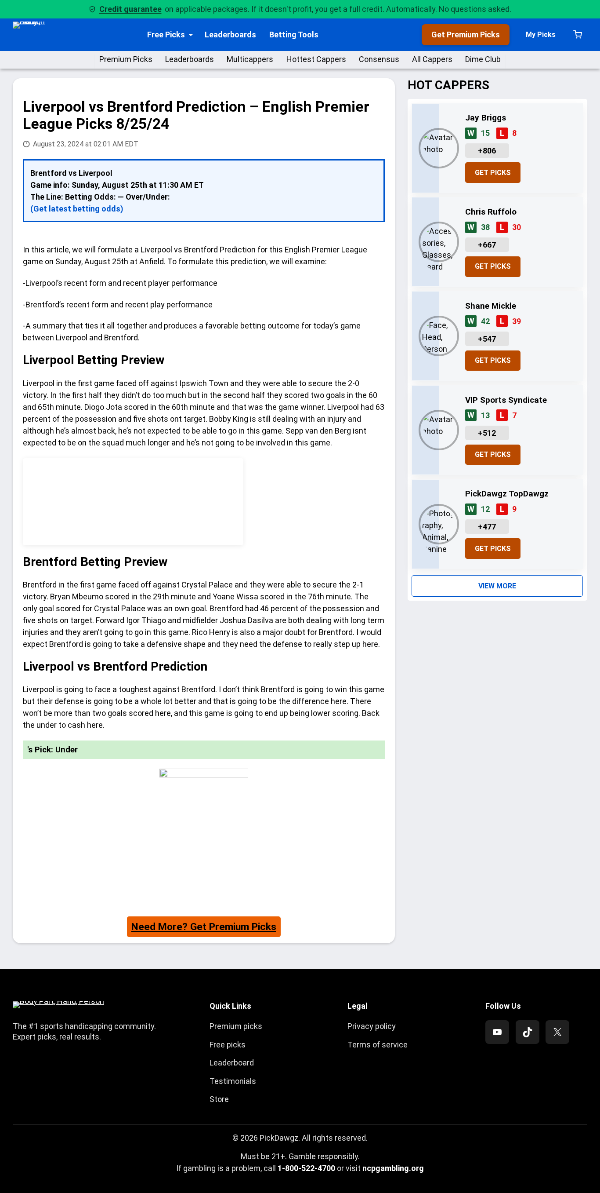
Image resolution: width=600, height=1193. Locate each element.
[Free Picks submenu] (190, 34)
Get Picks (493, 172)
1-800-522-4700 (306, 1168)
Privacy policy (371, 1026)
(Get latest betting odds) (76, 208)
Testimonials (233, 1081)
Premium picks (236, 1026)
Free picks (228, 1044)
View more (497, 586)
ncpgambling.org (393, 1168)
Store (219, 1099)
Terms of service (377, 1044)
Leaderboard (232, 1062)
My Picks (541, 34)
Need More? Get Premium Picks (203, 927)
